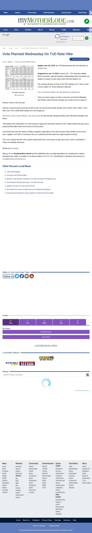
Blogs (31, 473)
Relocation (59, 509)
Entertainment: (48, 463)
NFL (17, 478)
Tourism (5, 492)
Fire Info (31, 492)
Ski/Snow (19, 473)
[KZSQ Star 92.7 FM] (10, 363)
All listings (59, 468)
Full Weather (65, 36)
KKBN (44, 485)
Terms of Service (39, 526)
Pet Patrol (32, 490)
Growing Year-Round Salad (16, 175)
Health (31, 471)
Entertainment (49, 12)
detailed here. (42, 68)
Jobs (70, 466)
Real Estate (83, 12)
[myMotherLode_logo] (46, 21)
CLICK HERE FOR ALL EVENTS (46, 346)
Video (84, 473)
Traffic (63, 30)
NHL (17, 485)
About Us (26, 520)
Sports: (18, 476)
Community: (33, 463)
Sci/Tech (5, 490)
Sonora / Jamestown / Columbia (60, 473)
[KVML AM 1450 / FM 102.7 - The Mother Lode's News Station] (46, 357)
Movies (44, 466)
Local (5, 30)
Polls (44, 487)
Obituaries (5, 483)
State (16, 30)
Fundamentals (60, 499)
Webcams (76, 30)
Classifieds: (73, 463)
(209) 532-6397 (48, 156)
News (6, 12)
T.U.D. (84, 480)
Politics (4, 480)
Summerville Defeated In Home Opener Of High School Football (30, 193)
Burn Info (64, 39)
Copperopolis (60, 492)
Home (18, 520)
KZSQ (44, 483)
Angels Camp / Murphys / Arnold (60, 487)
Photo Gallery (86, 483)
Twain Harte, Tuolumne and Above (60, 480)
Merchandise (73, 468)
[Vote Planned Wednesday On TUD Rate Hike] (19, 90)
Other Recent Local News (17, 166)
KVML (44, 480)
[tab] (11, 322)
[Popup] (86, 21)
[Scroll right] (90, 12)
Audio (84, 466)
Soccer (18, 488)
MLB (17, 481)
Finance (58, 502)
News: (4, 463)
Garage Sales (73, 483)
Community (32, 12)
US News (28, 30)
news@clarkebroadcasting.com (14, 159)
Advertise (66, 520)
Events (31, 466)
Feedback (35, 520)
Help (74, 520)
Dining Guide (66, 12)
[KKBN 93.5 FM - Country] (27, 363)
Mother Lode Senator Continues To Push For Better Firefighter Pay (31, 179)
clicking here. (73, 154)
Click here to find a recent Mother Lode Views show (22, 116)
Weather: (19, 463)
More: (84, 463)
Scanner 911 (86, 468)
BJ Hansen (14, 148)
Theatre (44, 468)
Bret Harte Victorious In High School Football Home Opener (28, 189)
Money (51, 30)
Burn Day (18, 466)
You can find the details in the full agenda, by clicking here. (59, 92)
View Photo (20, 95)
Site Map (58, 520)
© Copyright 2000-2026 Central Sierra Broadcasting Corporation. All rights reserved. (46, 530)
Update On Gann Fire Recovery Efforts (21, 186)
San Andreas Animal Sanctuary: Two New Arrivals (25, 182)
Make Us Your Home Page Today (16, 272)
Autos (71, 471)
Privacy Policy (47, 520)
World (40, 30)
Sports (17, 12)
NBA (17, 483)
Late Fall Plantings (13, 172)
